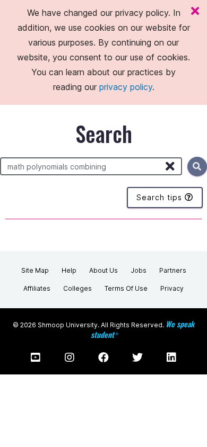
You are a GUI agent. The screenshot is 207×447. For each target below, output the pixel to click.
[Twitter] (137, 357)
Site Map (35, 270)
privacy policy (125, 87)
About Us (103, 270)
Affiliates (36, 288)
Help (69, 270)
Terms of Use (126, 288)
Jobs (138, 270)
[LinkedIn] (171, 357)
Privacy (172, 288)
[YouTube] (35, 357)
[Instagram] (69, 357)
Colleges (77, 288)
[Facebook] (103, 357)
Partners (172, 270)
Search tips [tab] (160, 197)
